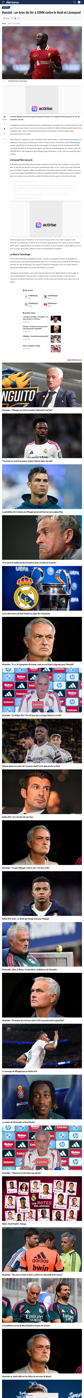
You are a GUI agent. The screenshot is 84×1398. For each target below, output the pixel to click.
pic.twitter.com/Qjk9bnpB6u (59, 194)
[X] (51, 296)
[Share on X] (15, 18)
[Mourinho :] (56, 329)
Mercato (6, 7)
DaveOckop (74, 142)
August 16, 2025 (35, 198)
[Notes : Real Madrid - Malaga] (56, 348)
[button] (4, 2)
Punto (4, 23)
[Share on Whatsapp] (4, 133)
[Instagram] (32, 304)
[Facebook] (32, 296)
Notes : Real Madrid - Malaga (31, 346)
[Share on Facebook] (12, 18)
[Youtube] (51, 304)
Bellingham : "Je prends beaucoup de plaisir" (36, 336)
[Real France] (14, 2)
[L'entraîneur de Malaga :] (56, 319)
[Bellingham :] (56, 339)
